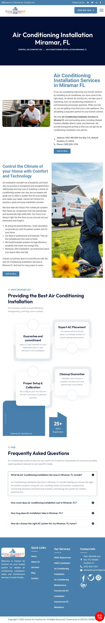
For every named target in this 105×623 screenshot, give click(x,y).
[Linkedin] (83, 585)
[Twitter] (91, 577)
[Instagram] (98, 577)
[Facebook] (83, 577)
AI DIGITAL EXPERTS (87, 619)
